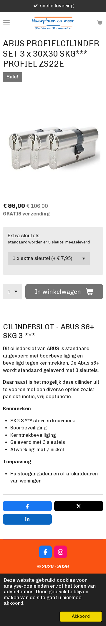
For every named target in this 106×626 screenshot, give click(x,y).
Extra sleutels (23, 235)
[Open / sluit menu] (6, 22)
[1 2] (12, 291)
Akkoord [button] (81, 616)
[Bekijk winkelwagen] (99, 22)
